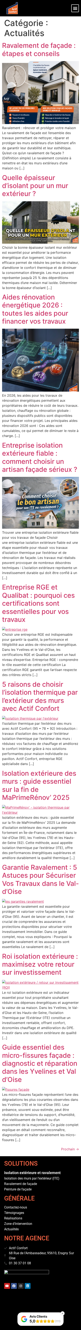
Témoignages (14, 1213)
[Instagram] (21, 1286)
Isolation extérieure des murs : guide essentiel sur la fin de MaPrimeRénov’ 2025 (39, 785)
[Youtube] (7, 1286)
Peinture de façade (18, 1189)
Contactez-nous (15, 1207)
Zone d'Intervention (18, 1224)
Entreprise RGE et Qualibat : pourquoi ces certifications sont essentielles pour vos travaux (38, 603)
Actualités (11, 1229)
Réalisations (13, 1218)
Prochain (70, 1149)
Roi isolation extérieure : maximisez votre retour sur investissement (40, 964)
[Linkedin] (28, 1286)
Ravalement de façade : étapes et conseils (39, 49)
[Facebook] (14, 1286)
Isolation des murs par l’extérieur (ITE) (31, 1178)
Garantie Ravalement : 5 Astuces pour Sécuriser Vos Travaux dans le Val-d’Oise (40, 879)
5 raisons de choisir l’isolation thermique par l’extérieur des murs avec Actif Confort (40, 696)
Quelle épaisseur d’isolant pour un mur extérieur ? (35, 186)
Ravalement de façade (20, 1184)
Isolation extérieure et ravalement (32, 1172)
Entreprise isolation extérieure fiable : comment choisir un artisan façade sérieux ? (39, 457)
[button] (75, 8)
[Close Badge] (62, 1313)
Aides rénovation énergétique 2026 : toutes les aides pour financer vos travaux (35, 309)
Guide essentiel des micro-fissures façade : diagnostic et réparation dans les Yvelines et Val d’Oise (39, 1063)
